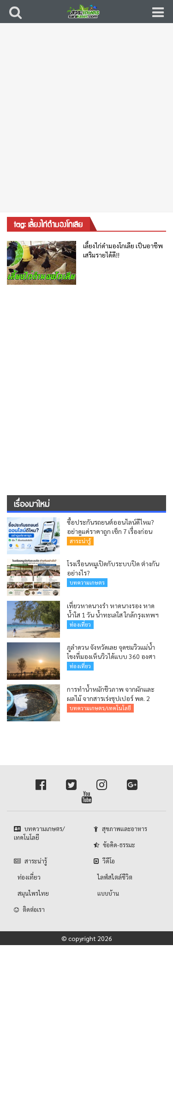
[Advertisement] (86, 123)
